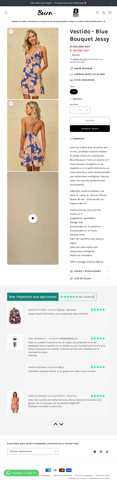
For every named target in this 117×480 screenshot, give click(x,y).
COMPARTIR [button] (78, 139)
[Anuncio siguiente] (111, 3)
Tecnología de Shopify (41, 476)
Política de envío (103, 475)
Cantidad (74, 104)
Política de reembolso (84, 475)
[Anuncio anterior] (5, 3)
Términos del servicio (77, 478)
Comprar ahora (89, 128)
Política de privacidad (63, 475)
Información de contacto (99, 478)
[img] (68, 296)
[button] (6, 12)
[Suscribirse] (55, 451)
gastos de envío (80, 59)
